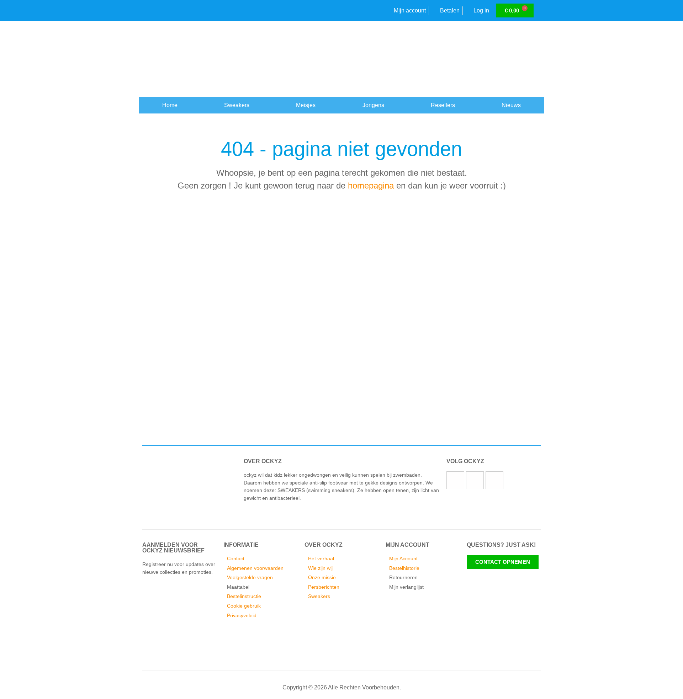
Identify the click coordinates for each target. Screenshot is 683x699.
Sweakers (236, 105)
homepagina (371, 185)
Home (170, 105)
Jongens (373, 105)
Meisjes (306, 105)
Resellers (443, 105)
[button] (142, 397)
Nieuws (511, 105)
